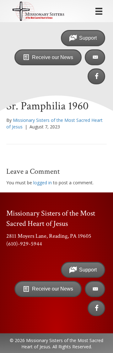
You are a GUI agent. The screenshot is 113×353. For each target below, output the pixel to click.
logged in (42, 183)
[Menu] (99, 11)
